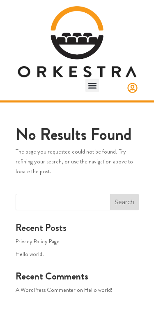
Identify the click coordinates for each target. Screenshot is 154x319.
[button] (92, 85)
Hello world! (30, 254)
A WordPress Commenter (46, 290)
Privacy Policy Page (38, 241)
